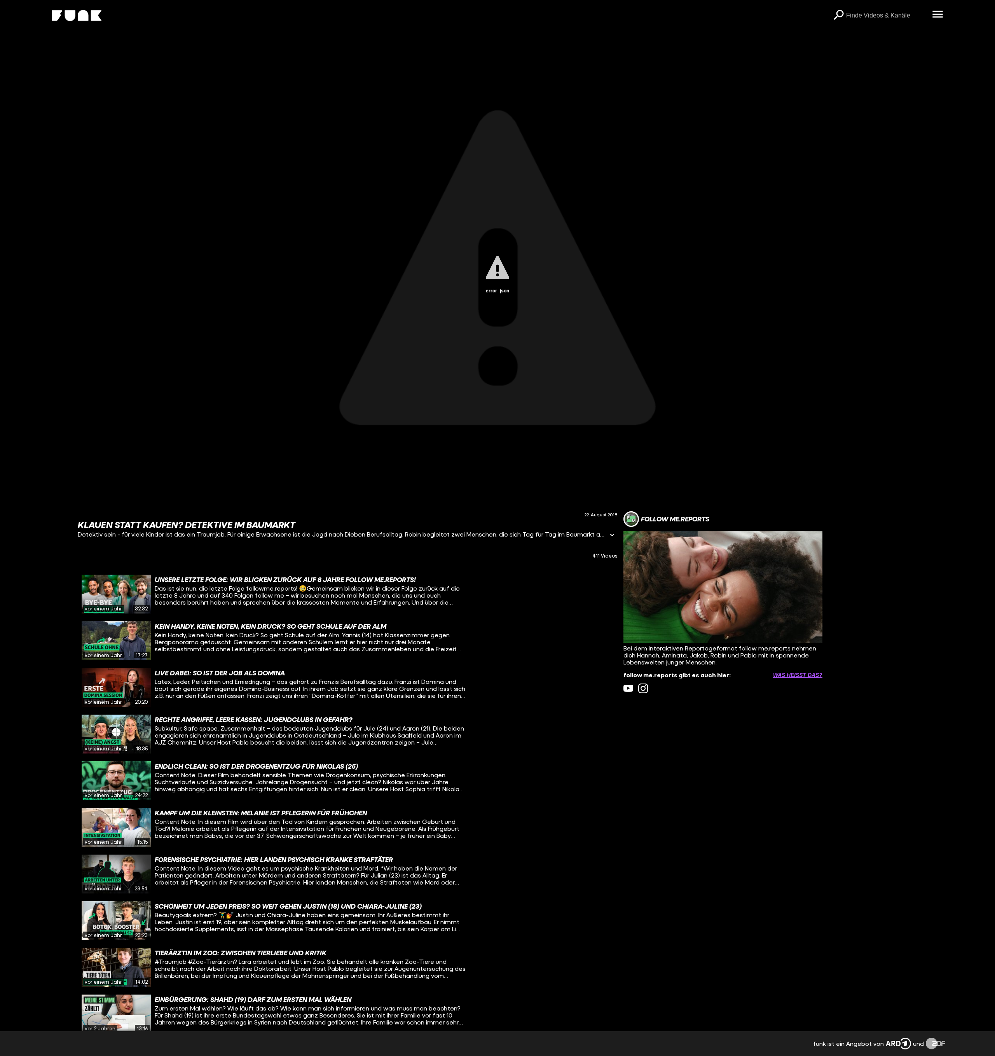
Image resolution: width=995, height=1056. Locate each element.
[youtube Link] (628, 688)
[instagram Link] (643, 688)
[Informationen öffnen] (612, 535)
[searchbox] (886, 15)
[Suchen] (838, 15)
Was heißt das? (797, 675)
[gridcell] (347, 594)
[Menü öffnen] (937, 14)
